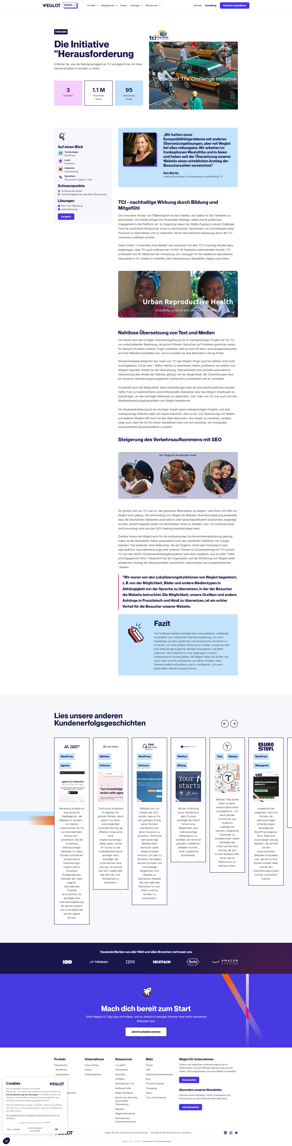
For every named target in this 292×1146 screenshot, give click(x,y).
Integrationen (60, 1065)
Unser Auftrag (92, 1065)
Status (149, 1093)
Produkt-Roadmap (155, 1083)
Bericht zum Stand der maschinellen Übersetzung (126, 1101)
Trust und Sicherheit (156, 1097)
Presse (149, 1065)
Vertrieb (197, 5)
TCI (154, 215)
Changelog (151, 1088)
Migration (120, 1109)
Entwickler (120, 1074)
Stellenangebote (93, 1074)
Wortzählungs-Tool (124, 1083)
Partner (88, 1069)
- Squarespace (61, 1074)
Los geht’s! (120, 1065)
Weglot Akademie (124, 1093)
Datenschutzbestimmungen (159, 1074)
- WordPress (60, 1069)
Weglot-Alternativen (125, 1113)
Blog (148, 1079)
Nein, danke (13, 1129)
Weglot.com (127, 1141)
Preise (123, 5)
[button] (6, 1140)
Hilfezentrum (121, 1069)
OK (56, 1129)
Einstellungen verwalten (35, 1129)
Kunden (137, 1141)
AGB (148, 1069)
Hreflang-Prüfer (123, 1088)
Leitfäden (120, 1079)
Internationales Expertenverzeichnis (125, 1120)
